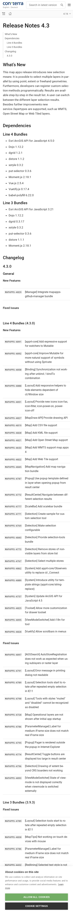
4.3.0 (9, 55)
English (6, 7)
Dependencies (12, 38)
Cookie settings (36, 906)
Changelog (10, 51)
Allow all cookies (36, 897)
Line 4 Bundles (14, 42)
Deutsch (14, 7)
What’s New (11, 34)
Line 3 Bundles (14, 47)
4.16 (65, 13)
